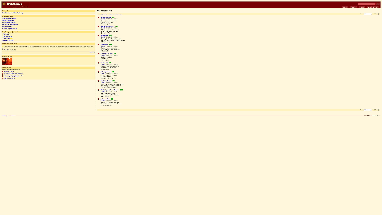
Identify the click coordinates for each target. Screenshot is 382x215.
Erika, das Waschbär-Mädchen (11, 76)
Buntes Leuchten (106, 17)
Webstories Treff (373, 7)
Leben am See (105, 99)
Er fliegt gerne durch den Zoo (110, 90)
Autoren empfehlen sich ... (10, 28)
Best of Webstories (8, 20)
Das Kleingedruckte (6, 115)
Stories (345, 7)
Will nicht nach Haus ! (108, 26)
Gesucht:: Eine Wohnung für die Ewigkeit (13, 75)
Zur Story (92, 52)
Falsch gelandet (106, 72)
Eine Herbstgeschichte (9, 78)
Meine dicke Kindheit (9, 71)
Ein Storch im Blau (107, 53)
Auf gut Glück (103, 14)
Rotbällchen (104, 35)
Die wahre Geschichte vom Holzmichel (13, 73)
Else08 (103, 19)
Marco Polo (6, 49)
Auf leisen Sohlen (106, 81)
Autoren (353, 7)
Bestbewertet (118, 14)
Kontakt (14, 115)
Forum (362, 7)
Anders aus (104, 63)
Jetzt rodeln (104, 44)
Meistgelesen (111, 14)
